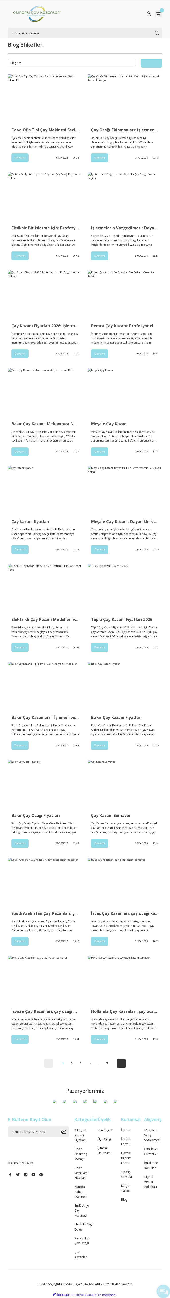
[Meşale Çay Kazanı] (125, 393)
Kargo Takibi (125, 1188)
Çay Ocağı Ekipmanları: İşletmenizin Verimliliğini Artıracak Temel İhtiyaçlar (125, 129)
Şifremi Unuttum (104, 1150)
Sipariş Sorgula (126, 1174)
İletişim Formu (126, 1141)
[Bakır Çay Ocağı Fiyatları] (45, 784)
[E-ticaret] (84, 1295)
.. (98, 1063)
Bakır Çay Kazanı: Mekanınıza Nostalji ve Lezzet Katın (45, 423)
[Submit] (65, 1131)
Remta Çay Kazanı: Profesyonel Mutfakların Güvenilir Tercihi (125, 325)
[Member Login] (148, 13)
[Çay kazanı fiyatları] (45, 490)
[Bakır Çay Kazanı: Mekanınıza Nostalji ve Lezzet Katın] (45, 393)
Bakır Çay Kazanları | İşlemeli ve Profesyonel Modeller (45, 717)
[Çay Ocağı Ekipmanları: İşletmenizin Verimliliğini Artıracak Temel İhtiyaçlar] (125, 99)
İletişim (126, 1130)
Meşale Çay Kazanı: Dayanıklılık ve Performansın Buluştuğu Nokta (125, 521)
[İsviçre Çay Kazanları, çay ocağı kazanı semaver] (45, 980)
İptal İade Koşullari (151, 1165)
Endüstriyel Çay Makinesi (82, 1210)
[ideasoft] (62, 1295)
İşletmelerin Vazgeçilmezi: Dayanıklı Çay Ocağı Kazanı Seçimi (125, 227)
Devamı (20, 158)
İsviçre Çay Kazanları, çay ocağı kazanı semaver (45, 1011)
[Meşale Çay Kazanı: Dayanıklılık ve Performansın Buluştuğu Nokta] (125, 490)
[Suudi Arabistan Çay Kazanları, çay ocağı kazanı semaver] (45, 882)
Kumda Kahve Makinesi (80, 1192)
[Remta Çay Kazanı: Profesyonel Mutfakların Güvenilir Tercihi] (125, 295)
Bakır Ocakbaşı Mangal (81, 1154)
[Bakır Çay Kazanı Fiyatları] (125, 686)
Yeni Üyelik (105, 1130)
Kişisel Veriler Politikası (150, 1182)
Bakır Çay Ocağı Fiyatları (35, 815)
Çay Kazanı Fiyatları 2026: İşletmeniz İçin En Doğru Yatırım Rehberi (45, 325)
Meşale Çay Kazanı (109, 423)
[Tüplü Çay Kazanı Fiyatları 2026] (125, 588)
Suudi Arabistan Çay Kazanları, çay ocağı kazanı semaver (45, 913)
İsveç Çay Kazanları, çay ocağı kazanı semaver (125, 913)
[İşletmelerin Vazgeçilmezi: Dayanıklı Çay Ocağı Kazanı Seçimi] (125, 197)
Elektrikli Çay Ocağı (83, 1226)
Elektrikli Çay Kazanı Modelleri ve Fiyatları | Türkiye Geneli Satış (45, 619)
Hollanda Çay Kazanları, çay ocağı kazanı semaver (125, 1011)
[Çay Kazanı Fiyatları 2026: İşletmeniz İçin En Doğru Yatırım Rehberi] (45, 295)
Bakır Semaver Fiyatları (80, 1173)
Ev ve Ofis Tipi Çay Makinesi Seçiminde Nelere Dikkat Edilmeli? (45, 129)
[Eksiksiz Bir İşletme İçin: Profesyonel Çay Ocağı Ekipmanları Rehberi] (45, 197)
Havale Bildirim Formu (126, 1158)
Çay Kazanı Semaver (111, 815)
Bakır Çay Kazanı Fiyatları (116, 717)
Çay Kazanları (80, 1254)
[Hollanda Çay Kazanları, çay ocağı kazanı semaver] (125, 980)
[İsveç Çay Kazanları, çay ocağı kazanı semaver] (125, 882)
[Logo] (37, 14)
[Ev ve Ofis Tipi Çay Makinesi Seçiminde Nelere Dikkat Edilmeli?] (45, 99)
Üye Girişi (104, 1139)
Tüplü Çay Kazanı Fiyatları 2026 (121, 619)
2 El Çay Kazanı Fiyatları (80, 1135)
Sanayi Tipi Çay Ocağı (82, 1240)
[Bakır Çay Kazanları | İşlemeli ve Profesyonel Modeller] (45, 686)
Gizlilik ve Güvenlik (150, 1151)
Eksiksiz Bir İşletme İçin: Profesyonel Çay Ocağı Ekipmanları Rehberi (45, 227)
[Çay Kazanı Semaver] (125, 784)
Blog (124, 1199)
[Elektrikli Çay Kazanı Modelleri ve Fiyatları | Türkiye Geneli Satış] (45, 588)
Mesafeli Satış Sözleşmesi (152, 1135)
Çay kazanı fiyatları (30, 521)
